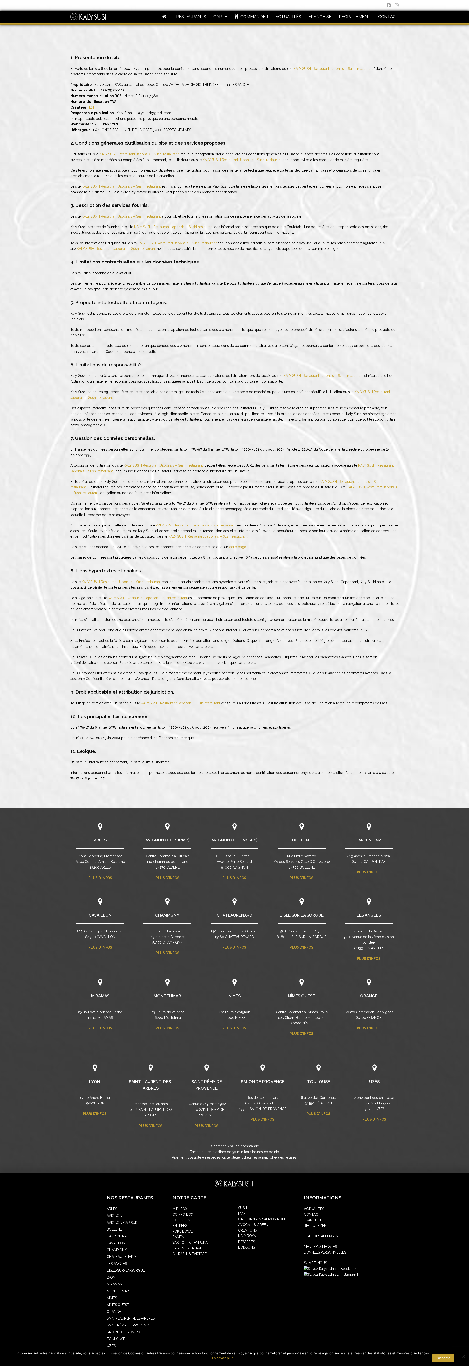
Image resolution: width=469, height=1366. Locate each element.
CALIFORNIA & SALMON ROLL (262, 1219)
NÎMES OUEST (301, 995)
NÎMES (234, 995)
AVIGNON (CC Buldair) (167, 840)
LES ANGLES (369, 915)
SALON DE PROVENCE (262, 1081)
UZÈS (374, 1081)
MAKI (242, 1213)
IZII (91, 107)
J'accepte (443, 1358)
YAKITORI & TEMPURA (190, 1243)
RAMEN (178, 1237)
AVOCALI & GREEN (253, 1225)
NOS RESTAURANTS (130, 1198)
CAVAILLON (100, 915)
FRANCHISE (313, 1220)
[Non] (462, 1356)
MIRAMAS (100, 995)
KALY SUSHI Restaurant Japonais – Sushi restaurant (333, 69)
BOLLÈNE (301, 840)
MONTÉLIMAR (167, 995)
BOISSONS (246, 1247)
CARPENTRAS (368, 840)
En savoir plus (222, 1358)
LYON (94, 1081)
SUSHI (243, 1208)
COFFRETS (181, 1220)
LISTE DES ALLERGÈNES (323, 1236)
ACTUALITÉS (314, 1209)
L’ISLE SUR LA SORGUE (302, 915)
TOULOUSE (318, 1081)
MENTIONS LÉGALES (320, 1247)
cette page (237, 547)
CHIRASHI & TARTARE (189, 1254)
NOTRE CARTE (189, 1198)
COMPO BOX (182, 1214)
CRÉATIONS (247, 1230)
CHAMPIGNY (167, 915)
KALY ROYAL (248, 1236)
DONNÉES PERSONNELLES (325, 1252)
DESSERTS (246, 1242)
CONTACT (312, 1214)
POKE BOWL (182, 1231)
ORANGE (368, 995)
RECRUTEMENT (316, 1226)
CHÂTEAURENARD (234, 915)
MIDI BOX (179, 1209)
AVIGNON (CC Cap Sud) (234, 840)
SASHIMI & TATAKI (186, 1248)
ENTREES (179, 1226)
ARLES (100, 840)
